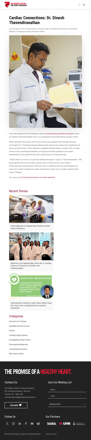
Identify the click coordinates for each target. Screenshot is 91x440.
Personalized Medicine (18, 344)
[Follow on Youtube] (32, 423)
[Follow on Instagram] (13, 423)
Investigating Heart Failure (58, 29)
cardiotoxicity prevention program (59, 133)
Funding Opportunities (18, 335)
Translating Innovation (24, 31)
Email (52, 396)
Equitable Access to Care (19, 326)
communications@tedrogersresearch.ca (20, 397)
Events (12, 330)
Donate (14, 405)
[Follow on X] (7, 423)
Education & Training (17, 321)
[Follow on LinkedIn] (19, 423)
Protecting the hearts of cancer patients (38, 177)
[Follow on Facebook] (26, 423)
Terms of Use (51, 434)
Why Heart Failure (38, 31)
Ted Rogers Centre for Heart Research (24, 29)
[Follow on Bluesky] (38, 423)
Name (52, 390)
